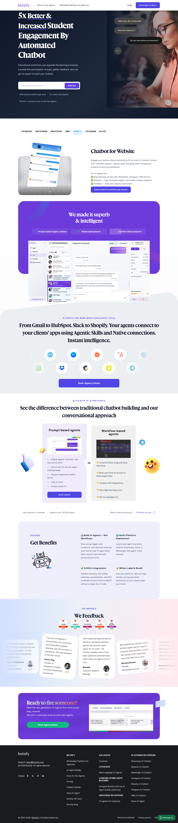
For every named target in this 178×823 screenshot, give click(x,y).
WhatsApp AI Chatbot (141, 761)
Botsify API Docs (74, 799)
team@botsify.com (35, 762)
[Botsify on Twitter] (33, 776)
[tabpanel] (89, 165)
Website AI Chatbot (140, 767)
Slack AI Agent (138, 801)
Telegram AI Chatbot (140, 789)
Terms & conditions (126, 817)
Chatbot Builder (74, 787)
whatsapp (56, 131)
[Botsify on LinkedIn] (43, 776)
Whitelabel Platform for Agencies (74, 5)
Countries (103, 761)
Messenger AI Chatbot (141, 772)
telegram (90, 131)
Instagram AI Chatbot (141, 778)
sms (67, 131)
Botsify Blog (72, 804)
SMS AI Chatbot (138, 795)
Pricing (70, 781)
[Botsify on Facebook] (27, 776)
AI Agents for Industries (109, 801)
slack (102, 131)
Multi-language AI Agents (110, 772)
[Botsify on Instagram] (38, 776)
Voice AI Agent (73, 793)
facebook (27, 131)
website (77, 131)
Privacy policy (144, 817)
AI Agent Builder (74, 770)
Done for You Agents (76, 776)
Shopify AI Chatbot (140, 784)
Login (129, 5)
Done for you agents (46, 5)
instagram (41, 131)
